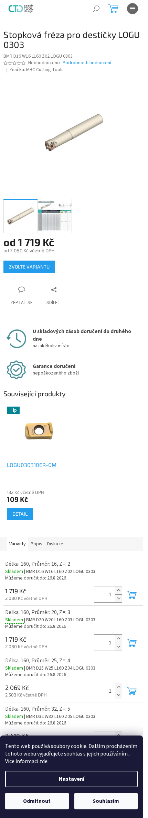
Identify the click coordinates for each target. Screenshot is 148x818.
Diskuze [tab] (55, 544)
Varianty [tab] (17, 544)
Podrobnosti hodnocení (87, 63)
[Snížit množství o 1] (118, 598)
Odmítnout (37, 801)
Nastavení (71, 779)
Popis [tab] (36, 544)
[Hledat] (96, 9)
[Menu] (132, 9)
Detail (20, 514)
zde (43, 761)
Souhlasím (106, 801)
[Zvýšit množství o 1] (118, 590)
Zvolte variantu (29, 267)
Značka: (36, 69)
